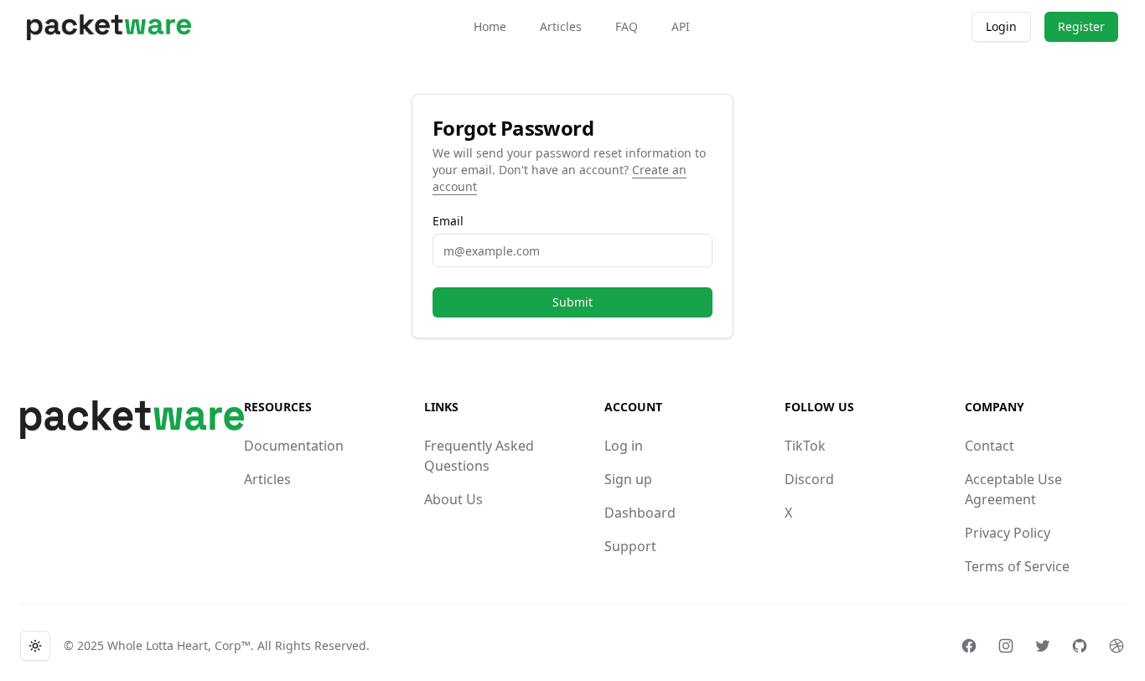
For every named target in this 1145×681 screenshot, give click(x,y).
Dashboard (640, 512)
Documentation (294, 445)
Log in (623, 445)
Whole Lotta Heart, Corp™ (179, 645)
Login (1001, 26)
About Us (453, 499)
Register (1081, 26)
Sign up (628, 479)
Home (490, 26)
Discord (809, 479)
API (680, 26)
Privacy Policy (1007, 533)
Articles (561, 26)
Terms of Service (1017, 566)
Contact (989, 445)
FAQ (626, 26)
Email (448, 221)
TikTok (805, 445)
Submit (572, 302)
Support (630, 546)
